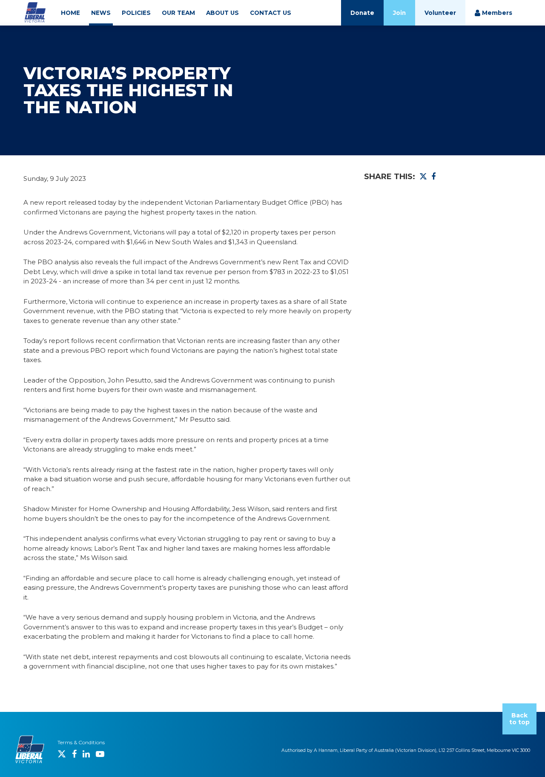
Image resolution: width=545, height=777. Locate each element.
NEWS (101, 12)
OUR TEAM (178, 12)
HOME (70, 12)
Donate (362, 12)
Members (496, 12)
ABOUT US (222, 12)
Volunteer (440, 12)
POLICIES (136, 12)
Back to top (519, 718)
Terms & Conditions (81, 742)
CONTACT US (270, 12)
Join (399, 12)
